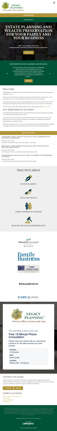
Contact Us (28, 52)
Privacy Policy (29, 427)
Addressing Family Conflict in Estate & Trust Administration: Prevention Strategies (25, 137)
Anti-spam (35, 427)
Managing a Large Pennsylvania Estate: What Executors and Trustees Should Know (25, 146)
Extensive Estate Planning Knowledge (28, 64)
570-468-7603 (29, 15)
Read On (28, 80)
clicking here (46, 106)
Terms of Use (23, 427)
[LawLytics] (28, 423)
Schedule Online (28, 20)
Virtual (18, 388)
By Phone (8, 388)
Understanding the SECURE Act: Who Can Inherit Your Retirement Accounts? (26, 156)
